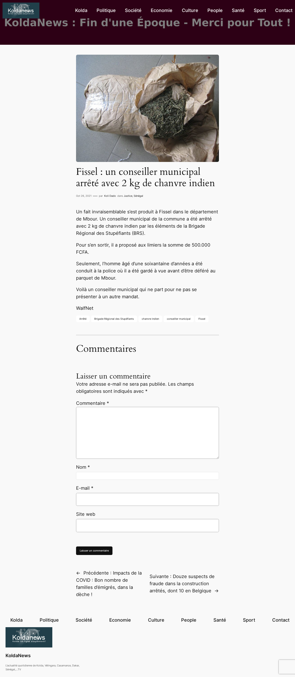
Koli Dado (110, 195)
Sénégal (138, 195)
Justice (128, 195)
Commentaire (92, 403)
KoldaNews (18, 655)
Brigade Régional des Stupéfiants (114, 318)
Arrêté (82, 318)
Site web (85, 514)
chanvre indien (150, 318)
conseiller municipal (179, 318)
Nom (83, 467)
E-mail (84, 488)
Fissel (201, 318)
